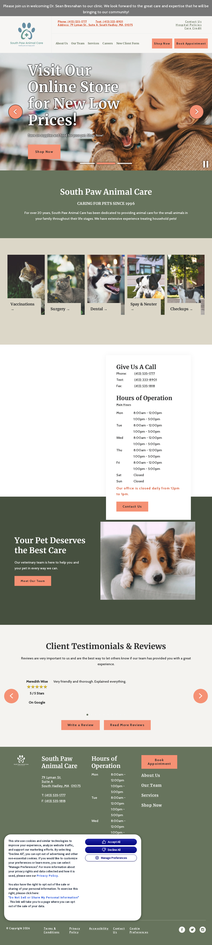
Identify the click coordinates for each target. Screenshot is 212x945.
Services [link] (93, 43)
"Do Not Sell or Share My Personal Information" (43, 897)
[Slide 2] (106, 163)
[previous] (15, 112)
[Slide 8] (116, 715)
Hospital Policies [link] (189, 25)
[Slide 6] (108, 715)
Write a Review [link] (80, 725)
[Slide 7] (112, 715)
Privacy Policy (47, 875)
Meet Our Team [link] (33, 581)
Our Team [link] (77, 43)
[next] (196, 112)
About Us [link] (62, 43)
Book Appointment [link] (191, 43)
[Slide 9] (120, 715)
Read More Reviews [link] (127, 725)
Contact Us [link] (193, 21)
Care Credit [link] (193, 28)
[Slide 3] (124, 163)
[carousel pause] (206, 164)
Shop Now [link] (162, 43)
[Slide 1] (87, 163)
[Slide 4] (100, 715)
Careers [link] (107, 43)
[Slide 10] (124, 715)
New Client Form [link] (127, 43)
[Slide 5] (104, 715)
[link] (26, 34)
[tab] (124, 405)
